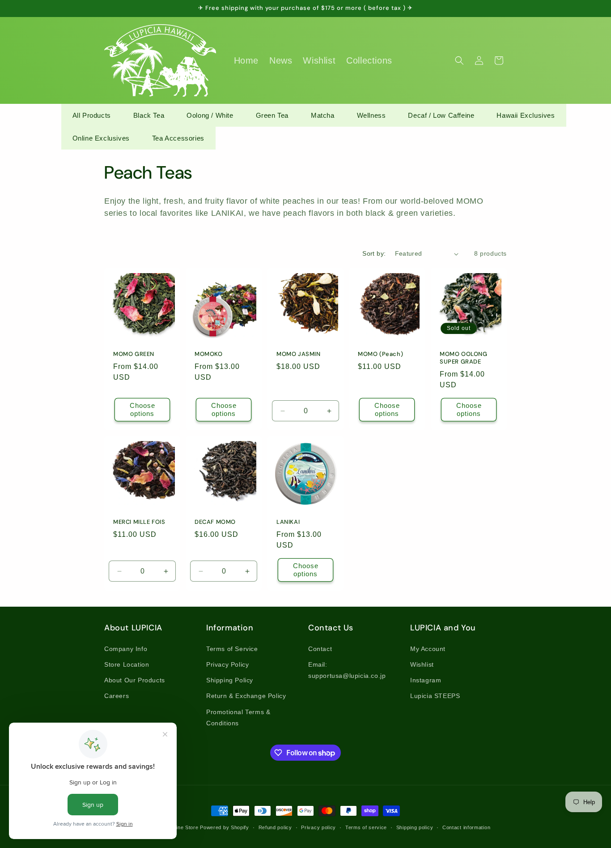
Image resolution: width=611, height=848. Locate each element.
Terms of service (366, 827)
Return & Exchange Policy (246, 695)
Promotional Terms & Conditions (238, 717)
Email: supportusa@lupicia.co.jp (347, 670)
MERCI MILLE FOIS (139, 522)
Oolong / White (210, 115)
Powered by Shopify (224, 827)
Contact (320, 648)
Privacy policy (318, 827)
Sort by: (374, 253)
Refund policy (275, 827)
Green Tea (272, 115)
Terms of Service (232, 648)
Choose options (142, 409)
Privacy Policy (227, 664)
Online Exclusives (101, 138)
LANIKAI (288, 522)
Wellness (371, 115)
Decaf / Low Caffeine (441, 115)
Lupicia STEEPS (435, 695)
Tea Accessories (178, 138)
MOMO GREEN (133, 354)
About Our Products (134, 680)
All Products (91, 115)
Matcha (323, 115)
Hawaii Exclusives (525, 115)
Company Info (125, 648)
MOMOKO (209, 354)
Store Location (126, 664)
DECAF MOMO (215, 522)
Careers (116, 695)
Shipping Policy (229, 680)
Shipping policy (414, 827)
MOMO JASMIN (298, 354)
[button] (459, 60)
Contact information (466, 827)
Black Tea (148, 115)
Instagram (425, 680)
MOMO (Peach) (380, 354)
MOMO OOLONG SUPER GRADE (464, 358)
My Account (428, 648)
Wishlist (422, 664)
